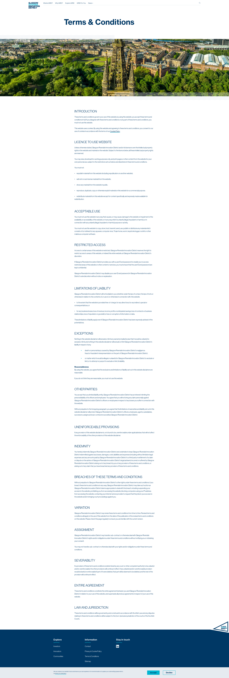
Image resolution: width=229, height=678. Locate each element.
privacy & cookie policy (60, 673)
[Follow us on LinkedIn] (117, 646)
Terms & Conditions (92, 656)
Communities (58, 656)
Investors (56, 646)
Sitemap (88, 661)
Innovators (57, 651)
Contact (88, 646)
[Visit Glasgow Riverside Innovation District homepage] (34, 5)
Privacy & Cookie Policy (93, 651)
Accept (153, 672)
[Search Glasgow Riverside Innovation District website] (199, 3)
